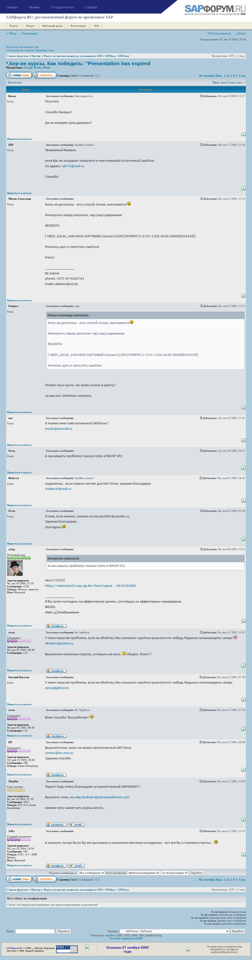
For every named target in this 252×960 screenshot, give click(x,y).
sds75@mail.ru (73, 166)
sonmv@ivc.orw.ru (59, 753)
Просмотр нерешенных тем (22, 46)
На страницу (207, 75)
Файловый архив (52, 26)
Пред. (219, 75)
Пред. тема (220, 82)
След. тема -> (236, 82)
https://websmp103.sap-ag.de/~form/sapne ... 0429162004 (90, 586)
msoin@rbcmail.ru (58, 429)
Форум (30, 26)
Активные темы (45, 50)
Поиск (241, 33)
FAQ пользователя (219, 33)
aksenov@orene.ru (59, 643)
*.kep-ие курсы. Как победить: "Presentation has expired (78, 63)
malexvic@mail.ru (58, 489)
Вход (12, 33)
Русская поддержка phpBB (126, 938)
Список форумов (17, 55)
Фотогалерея (78, 26)
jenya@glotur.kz (57, 688)
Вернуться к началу (19, 138)
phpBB (109, 935)
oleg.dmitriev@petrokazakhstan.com (102, 797)
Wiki (96, 26)
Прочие (36, 55)
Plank (46, 67)
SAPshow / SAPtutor (117, 55)
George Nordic (33, 67)
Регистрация (29, 33)
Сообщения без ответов (20, 50)
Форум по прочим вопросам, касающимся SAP (73, 55)
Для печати (15, 82)
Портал (13, 26)
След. (242, 75)
